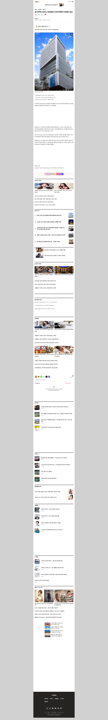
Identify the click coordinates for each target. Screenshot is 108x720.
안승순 (36, 18)
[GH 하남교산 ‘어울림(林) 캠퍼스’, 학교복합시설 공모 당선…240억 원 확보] (37, 421)
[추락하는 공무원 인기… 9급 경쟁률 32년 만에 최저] (37, 568)
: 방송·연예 (38, 587)
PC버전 (62, 712)
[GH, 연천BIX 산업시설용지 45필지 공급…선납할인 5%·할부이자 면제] (37, 414)
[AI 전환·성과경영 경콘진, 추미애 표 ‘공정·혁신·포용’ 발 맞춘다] (37, 407)
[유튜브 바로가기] (53, 708)
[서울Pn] (37, 1)
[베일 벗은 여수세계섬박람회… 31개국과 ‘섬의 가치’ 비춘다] (37, 458)
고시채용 (36, 557)
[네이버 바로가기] (58, 708)
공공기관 (43, 9)
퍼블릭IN (46, 701)
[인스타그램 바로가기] (55, 708)
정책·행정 (39, 9)
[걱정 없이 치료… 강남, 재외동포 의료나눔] (37, 509)
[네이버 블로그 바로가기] (61, 708)
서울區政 (36, 505)
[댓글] (45, 15)
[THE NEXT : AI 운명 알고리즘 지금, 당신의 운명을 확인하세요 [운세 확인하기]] (54, 174)
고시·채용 (62, 698)
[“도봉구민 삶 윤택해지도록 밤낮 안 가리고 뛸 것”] (37, 530)
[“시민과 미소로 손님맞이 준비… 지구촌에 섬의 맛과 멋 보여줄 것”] (37, 465)
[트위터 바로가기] (50, 708)
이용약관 (48, 712)
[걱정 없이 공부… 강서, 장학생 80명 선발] (37, 516)
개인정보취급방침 (54, 712)
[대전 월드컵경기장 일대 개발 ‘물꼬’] (37, 479)
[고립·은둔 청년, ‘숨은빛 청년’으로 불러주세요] (37, 428)
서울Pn (36, 9)
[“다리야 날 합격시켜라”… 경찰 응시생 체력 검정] (37, 561)
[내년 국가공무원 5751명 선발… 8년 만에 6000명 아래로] (37, 575)
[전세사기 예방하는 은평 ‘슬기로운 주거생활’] (37, 523)
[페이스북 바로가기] (47, 708)
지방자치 (36, 454)
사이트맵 (59, 712)
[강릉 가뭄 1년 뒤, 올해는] (37, 472)
